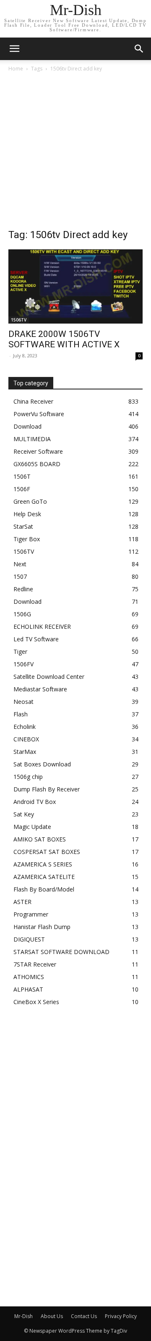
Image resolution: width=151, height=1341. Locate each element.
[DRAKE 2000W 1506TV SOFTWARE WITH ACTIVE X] (75, 286)
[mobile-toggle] (14, 49)
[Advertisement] (75, 153)
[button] (139, 49)
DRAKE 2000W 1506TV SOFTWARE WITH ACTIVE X (64, 339)
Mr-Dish (23, 1316)
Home (15, 68)
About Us (52, 1316)
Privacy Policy (121, 1316)
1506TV (18, 320)
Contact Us (84, 1316)
